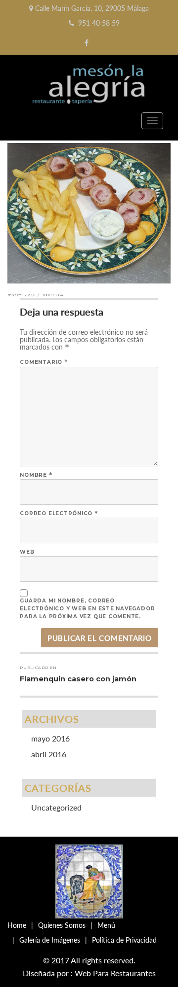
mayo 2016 (50, 738)
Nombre (36, 475)
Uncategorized (56, 807)
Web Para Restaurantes (115, 973)
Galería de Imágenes (49, 940)
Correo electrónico (59, 513)
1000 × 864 (53, 294)
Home (16, 925)
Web (27, 552)
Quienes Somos (62, 925)
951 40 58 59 (99, 23)
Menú (106, 925)
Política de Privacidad (124, 940)
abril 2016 (48, 754)
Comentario (44, 362)
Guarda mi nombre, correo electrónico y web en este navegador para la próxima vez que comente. (87, 609)
